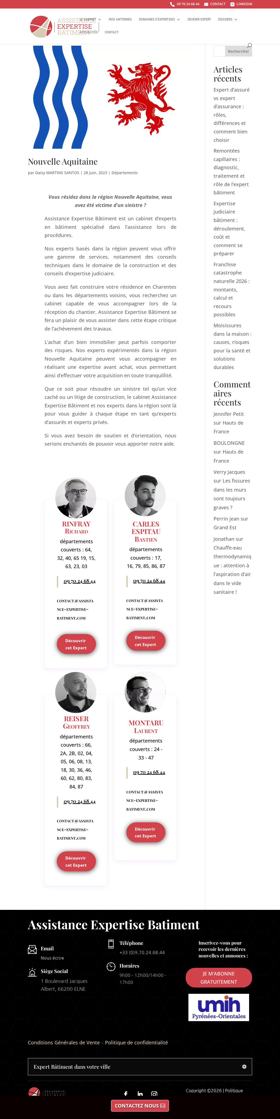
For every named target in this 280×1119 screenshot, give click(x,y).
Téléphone (131, 943)
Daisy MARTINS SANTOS (57, 172)
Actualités (89, 32)
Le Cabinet (88, 19)
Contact (112, 32)
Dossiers (225, 19)
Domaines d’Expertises (157, 19)
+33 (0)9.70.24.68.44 (142, 952)
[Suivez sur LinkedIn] (140, 1094)
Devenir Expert (199, 19)
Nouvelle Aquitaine (63, 161)
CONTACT (215, 4)
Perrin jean (226, 518)
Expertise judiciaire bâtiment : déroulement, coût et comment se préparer (229, 228)
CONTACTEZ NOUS (137, 1105)
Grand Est (225, 527)
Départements (125, 172)
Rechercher (238, 51)
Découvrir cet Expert (76, 644)
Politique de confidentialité (136, 1042)
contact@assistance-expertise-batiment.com (75, 609)
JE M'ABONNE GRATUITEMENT (218, 977)
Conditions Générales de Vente (64, 1042)
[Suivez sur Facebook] (126, 1094)
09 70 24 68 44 (184, 4)
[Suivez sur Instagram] (154, 1094)
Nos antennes (120, 19)
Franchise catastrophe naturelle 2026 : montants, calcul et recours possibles (232, 289)
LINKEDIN (241, 4)
